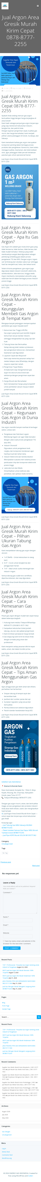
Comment (7, 892)
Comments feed (7, 1155)
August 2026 (6, 1111)
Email (5, 925)
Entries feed (6, 1152)
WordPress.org (7, 1158)
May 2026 (5, 1118)
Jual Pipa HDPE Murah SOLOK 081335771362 (19, 835)
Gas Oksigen (6, 1132)
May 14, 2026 (17, 88)
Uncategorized (7, 844)
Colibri (30, 1176)
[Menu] (38, 6)
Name (6, 917)
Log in (4, 1148)
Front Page (5, 1006)
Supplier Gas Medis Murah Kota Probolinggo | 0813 (18, 1082)
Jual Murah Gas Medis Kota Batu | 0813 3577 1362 (18, 1085)
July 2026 (5, 1115)
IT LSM (6, 88)
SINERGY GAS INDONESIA (11, 782)
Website (6, 933)
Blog (3, 1003)
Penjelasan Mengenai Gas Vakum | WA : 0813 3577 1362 (20, 1090)
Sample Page (6, 1009)
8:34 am (28, 88)
